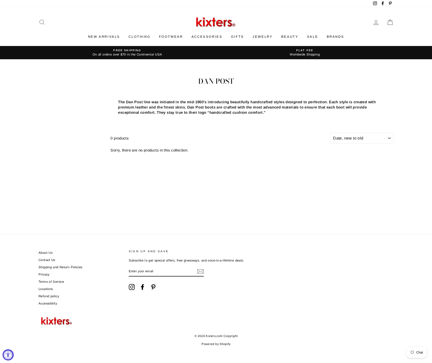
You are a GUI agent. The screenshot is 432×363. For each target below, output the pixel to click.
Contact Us (46, 260)
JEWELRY (262, 36)
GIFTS (237, 36)
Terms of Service (51, 282)
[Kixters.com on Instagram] (132, 287)
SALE (312, 36)
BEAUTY (289, 36)
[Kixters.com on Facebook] (143, 287)
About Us (45, 252)
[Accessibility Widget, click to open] (8, 354)
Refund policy (48, 296)
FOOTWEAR (171, 36)
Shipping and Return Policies (60, 267)
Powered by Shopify (216, 344)
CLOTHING (139, 36)
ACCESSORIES (207, 36)
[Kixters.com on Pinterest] (153, 287)
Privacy (44, 274)
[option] (127, 52)
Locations (45, 289)
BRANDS (335, 36)
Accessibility (47, 303)
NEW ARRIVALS (104, 36)
